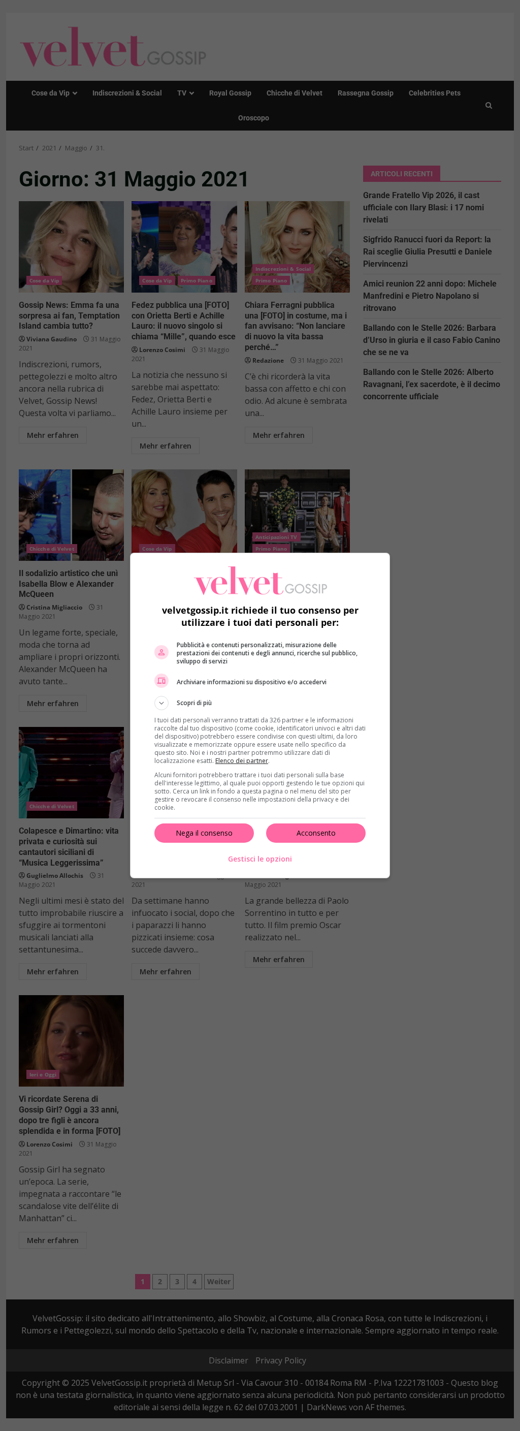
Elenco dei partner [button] (241, 760)
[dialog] (260, 715)
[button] (260, 703)
